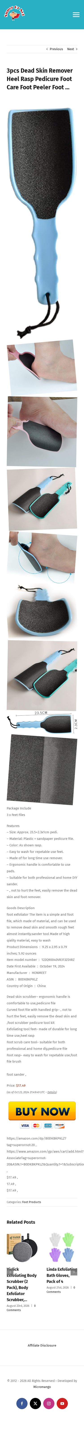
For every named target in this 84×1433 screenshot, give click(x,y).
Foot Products (31, 1202)
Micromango (42, 1387)
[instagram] (48, 1403)
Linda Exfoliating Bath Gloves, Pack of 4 (62, 1275)
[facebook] (22, 1403)
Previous (56, 49)
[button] (10, 1272)
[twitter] (35, 1403)
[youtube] (62, 1403)
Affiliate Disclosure (42, 1345)
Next (70, 49)
